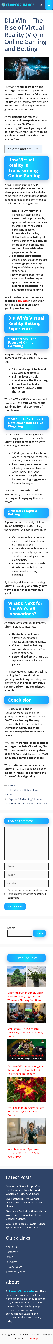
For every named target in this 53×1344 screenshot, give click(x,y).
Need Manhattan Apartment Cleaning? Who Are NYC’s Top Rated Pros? (24, 1152)
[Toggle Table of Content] (36, 149)
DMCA (9, 1257)
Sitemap (33, 1338)
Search (11, 927)
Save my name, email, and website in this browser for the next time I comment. (28, 893)
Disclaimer (12, 1262)
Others (12, 785)
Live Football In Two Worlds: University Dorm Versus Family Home (25, 1032)
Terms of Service (15, 1272)
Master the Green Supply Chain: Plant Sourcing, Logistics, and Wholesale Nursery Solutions (25, 996)
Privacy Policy (14, 1267)
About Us (11, 1247)
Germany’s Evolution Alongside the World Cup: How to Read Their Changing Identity (25, 1069)
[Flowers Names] (18, 5)
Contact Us (12, 1252)
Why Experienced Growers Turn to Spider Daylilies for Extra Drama (25, 1111)
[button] (41, 5)
